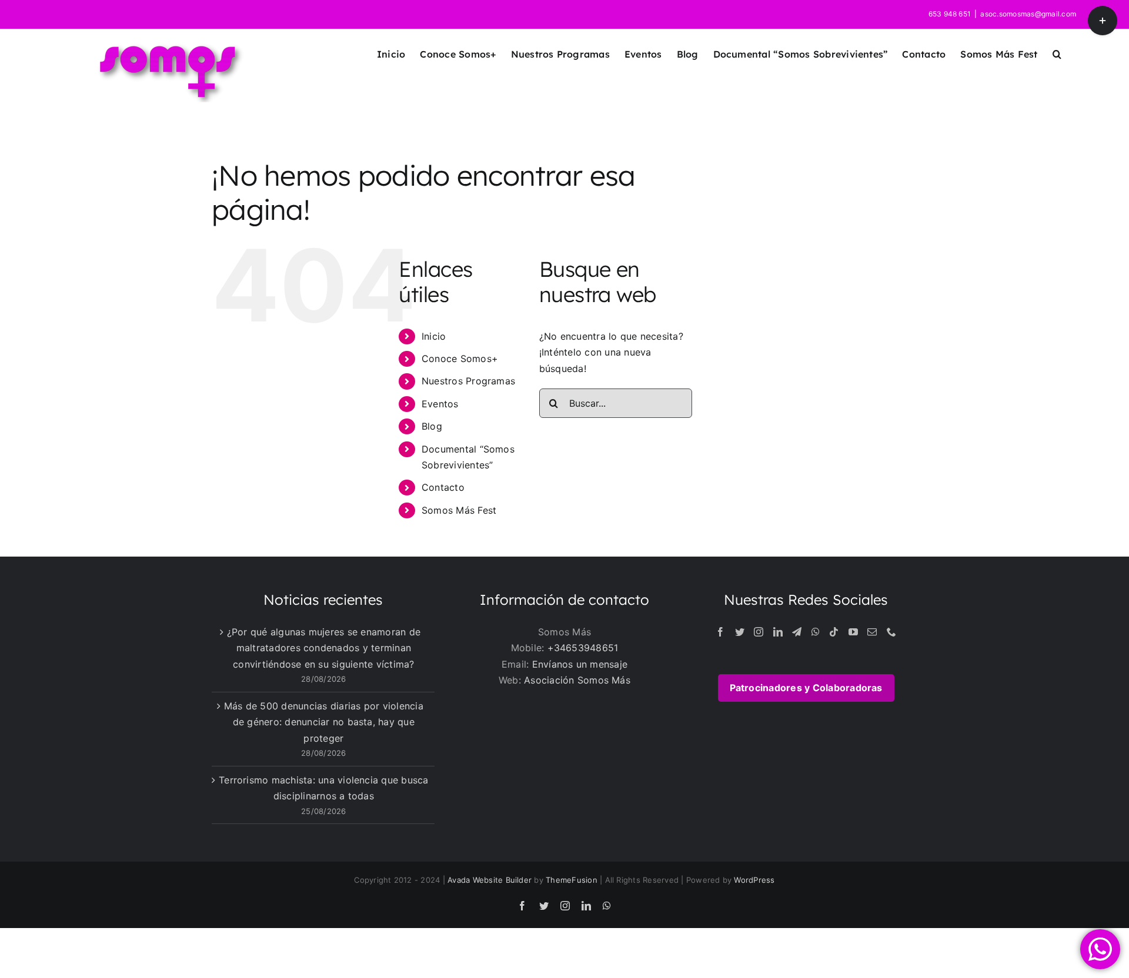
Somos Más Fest (459, 510)
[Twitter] (739, 632)
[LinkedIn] (778, 632)
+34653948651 (583, 648)
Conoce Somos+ (460, 358)
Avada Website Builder (489, 880)
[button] (1057, 54)
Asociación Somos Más (577, 680)
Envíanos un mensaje (580, 664)
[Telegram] (796, 632)
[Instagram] (758, 632)
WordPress (754, 880)
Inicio (434, 336)
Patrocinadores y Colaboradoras (806, 688)
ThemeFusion (571, 880)
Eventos (440, 404)
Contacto (443, 487)
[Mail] (872, 632)
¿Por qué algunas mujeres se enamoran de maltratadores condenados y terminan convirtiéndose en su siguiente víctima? (323, 648)
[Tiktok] (834, 632)
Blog (432, 426)
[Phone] (891, 632)
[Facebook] (720, 632)
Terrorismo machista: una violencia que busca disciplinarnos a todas (324, 788)
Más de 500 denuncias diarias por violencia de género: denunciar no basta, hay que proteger (323, 722)
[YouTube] (853, 632)
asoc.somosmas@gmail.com (1028, 13)
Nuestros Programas (468, 381)
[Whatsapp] (815, 632)
